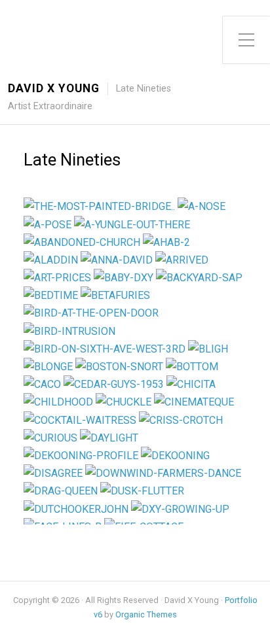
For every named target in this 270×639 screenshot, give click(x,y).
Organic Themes (146, 614)
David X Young (54, 88)
